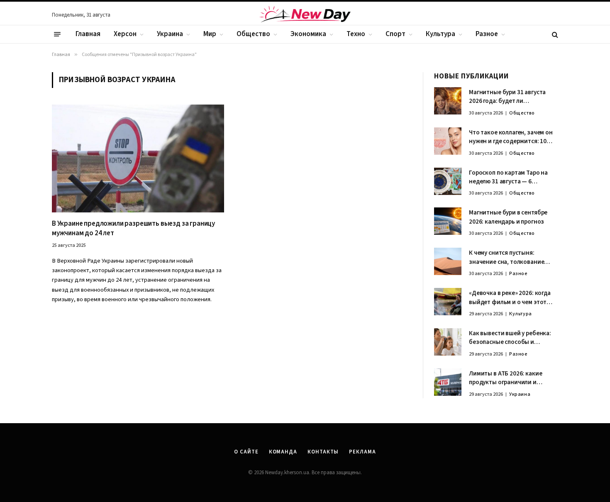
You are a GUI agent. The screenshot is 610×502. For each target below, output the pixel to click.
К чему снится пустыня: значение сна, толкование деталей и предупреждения (508, 257)
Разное (487, 34)
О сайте (246, 452)
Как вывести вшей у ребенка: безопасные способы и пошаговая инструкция (510, 338)
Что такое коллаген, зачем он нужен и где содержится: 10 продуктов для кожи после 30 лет (511, 137)
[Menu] (57, 34)
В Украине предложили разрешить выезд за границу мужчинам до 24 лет (133, 228)
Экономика (308, 34)
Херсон (125, 34)
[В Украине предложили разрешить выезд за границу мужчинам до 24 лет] (138, 158)
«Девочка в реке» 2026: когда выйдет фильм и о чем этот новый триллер (510, 298)
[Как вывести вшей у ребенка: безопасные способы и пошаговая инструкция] (447, 342)
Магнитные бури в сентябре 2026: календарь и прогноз (508, 217)
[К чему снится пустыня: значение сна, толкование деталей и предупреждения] (447, 261)
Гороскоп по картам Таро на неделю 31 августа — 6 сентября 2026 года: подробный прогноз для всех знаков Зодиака (510, 177)
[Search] (554, 34)
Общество (253, 34)
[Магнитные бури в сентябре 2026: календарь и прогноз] (447, 221)
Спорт (395, 34)
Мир (209, 34)
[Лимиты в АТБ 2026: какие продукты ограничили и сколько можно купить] (447, 382)
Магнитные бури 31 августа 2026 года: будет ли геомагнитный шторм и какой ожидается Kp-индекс (511, 97)
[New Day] (305, 15)
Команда (283, 452)
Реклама (362, 452)
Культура (440, 34)
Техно (355, 34)
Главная (88, 34)
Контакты (323, 452)
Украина (170, 34)
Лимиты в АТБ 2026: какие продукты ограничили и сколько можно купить (505, 378)
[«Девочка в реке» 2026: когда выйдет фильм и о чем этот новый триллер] (447, 301)
